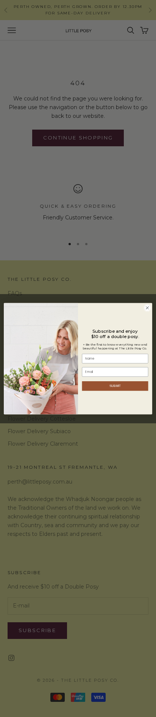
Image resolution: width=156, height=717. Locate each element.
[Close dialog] (147, 307)
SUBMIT (115, 386)
